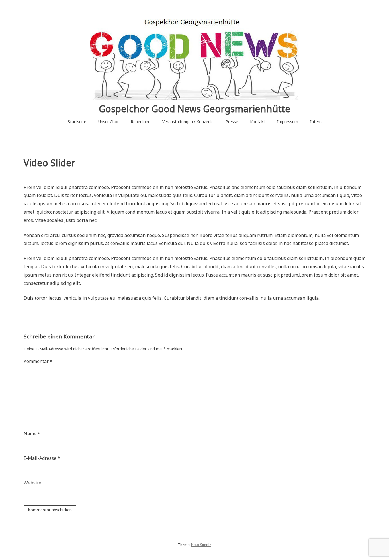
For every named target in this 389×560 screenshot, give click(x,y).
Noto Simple (201, 544)
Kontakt (257, 121)
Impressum (287, 121)
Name (32, 434)
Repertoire (140, 121)
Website (32, 483)
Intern (316, 121)
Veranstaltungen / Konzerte (188, 121)
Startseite (77, 121)
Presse (232, 121)
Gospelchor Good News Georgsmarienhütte (194, 109)
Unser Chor (108, 121)
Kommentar (38, 361)
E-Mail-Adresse (42, 458)
